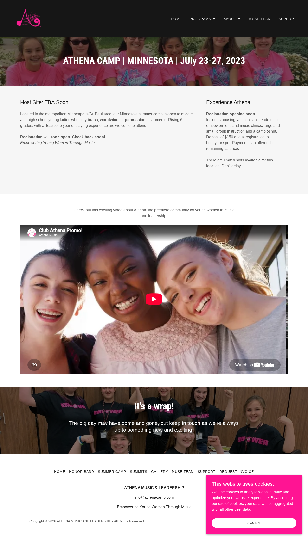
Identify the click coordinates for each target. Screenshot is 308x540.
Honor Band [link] (81, 471)
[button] (203, 19)
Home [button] (59, 471)
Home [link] (176, 19)
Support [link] (287, 19)
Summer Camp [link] (112, 471)
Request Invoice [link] (236, 471)
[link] (28, 18)
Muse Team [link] (260, 19)
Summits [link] (138, 471)
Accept (254, 522)
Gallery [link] (159, 471)
